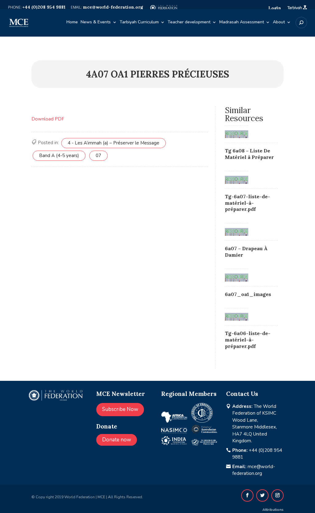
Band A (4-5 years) (59, 155)
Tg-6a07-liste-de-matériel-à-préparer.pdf (247, 202)
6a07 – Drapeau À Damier (246, 251)
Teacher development (189, 22)
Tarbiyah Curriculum (139, 22)
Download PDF (47, 119)
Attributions (273, 509)
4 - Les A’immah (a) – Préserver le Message (113, 143)
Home (72, 22)
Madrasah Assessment (241, 22)
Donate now (116, 439)
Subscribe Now (120, 409)
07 (98, 155)
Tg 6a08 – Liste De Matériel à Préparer (249, 154)
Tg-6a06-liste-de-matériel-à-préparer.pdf (247, 339)
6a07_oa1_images (248, 294)
